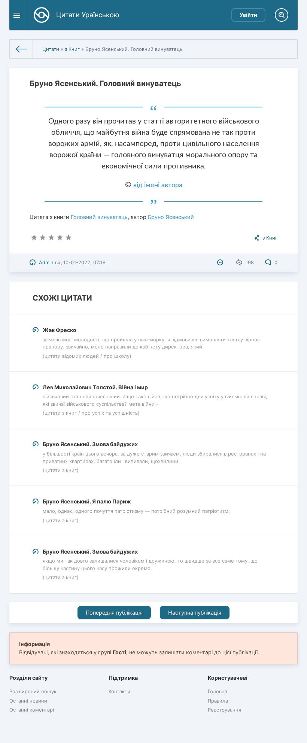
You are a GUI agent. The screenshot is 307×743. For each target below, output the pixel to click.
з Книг (72, 49)
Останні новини (28, 701)
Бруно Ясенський (171, 217)
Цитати (50, 49)
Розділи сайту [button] (28, 678)
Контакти (119, 691)
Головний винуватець (99, 217)
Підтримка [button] (123, 678)
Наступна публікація (194, 612)
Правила (218, 701)
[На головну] (21, 49)
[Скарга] (221, 262)
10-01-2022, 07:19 (84, 262)
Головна (217, 691)
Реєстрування (224, 710)
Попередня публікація (114, 612)
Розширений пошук (33, 691)
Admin (46, 262)
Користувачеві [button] (227, 678)
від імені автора (157, 185)
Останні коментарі (31, 710)
